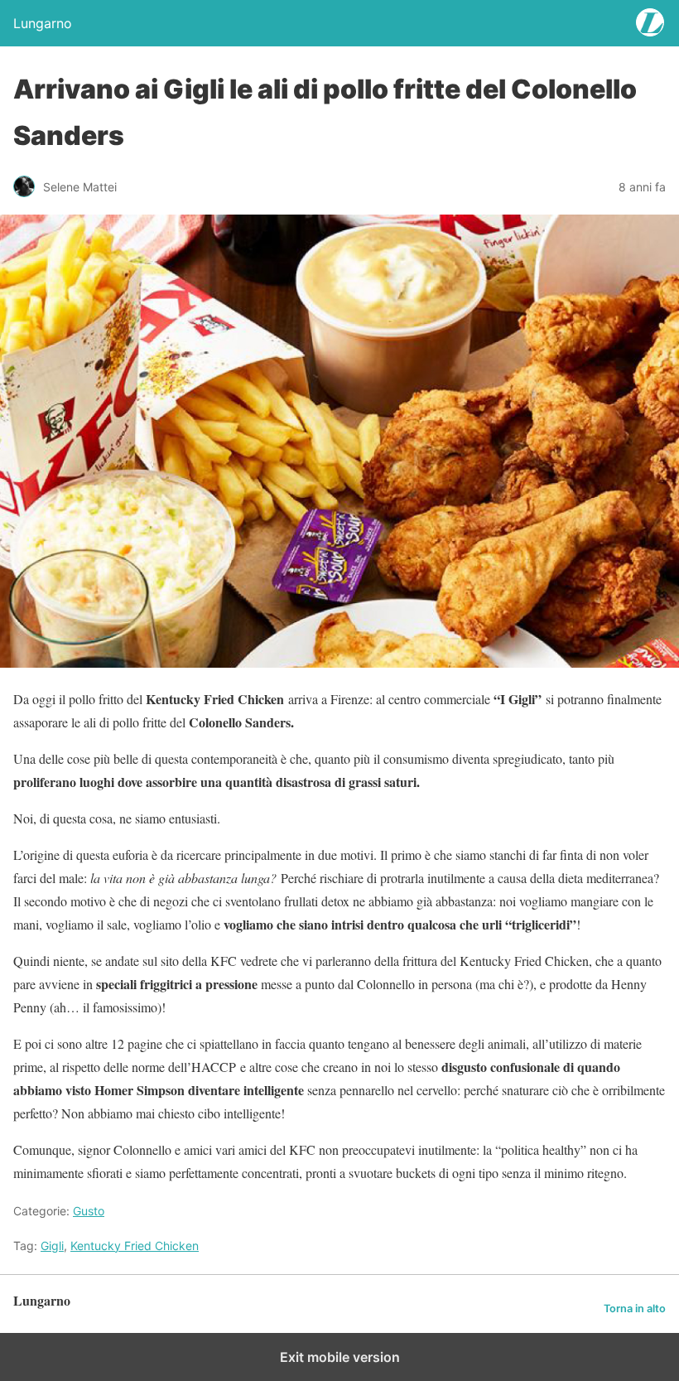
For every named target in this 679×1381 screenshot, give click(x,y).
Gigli (52, 1246)
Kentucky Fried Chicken (134, 1246)
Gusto (88, 1211)
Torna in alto (635, 1308)
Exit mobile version (340, 1357)
